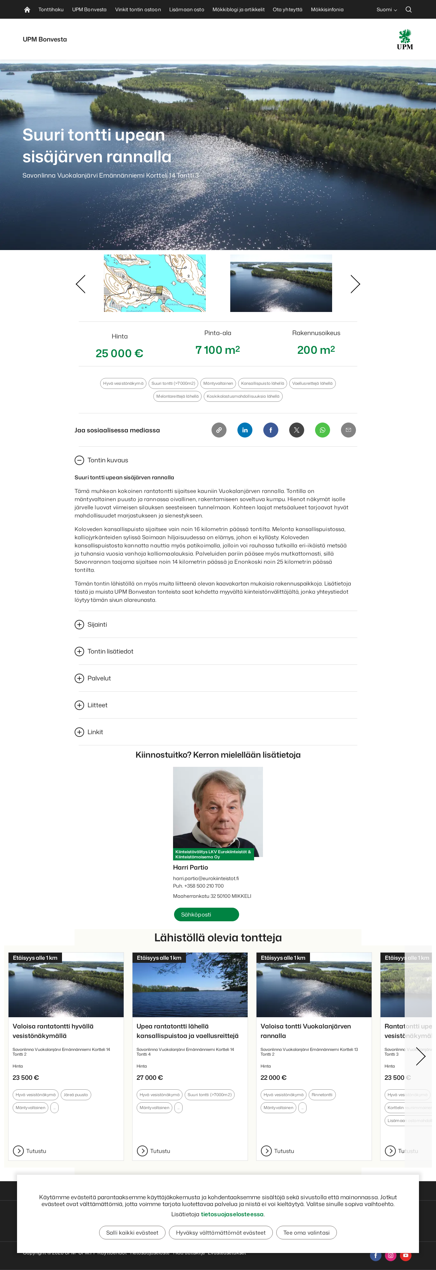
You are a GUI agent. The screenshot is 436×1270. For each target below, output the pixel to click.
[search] (409, 9)
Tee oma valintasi (306, 1232)
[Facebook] (270, 430)
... (54, 1107)
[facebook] (376, 1255)
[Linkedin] (244, 430)
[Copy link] (219, 430)
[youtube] (405, 1255)
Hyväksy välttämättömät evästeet (221, 1232)
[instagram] (390, 1255)
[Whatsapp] (322, 430)
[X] (296, 430)
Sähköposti (196, 914)
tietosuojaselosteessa (232, 1214)
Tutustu (36, 1151)
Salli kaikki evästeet (132, 1232)
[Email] (348, 430)
